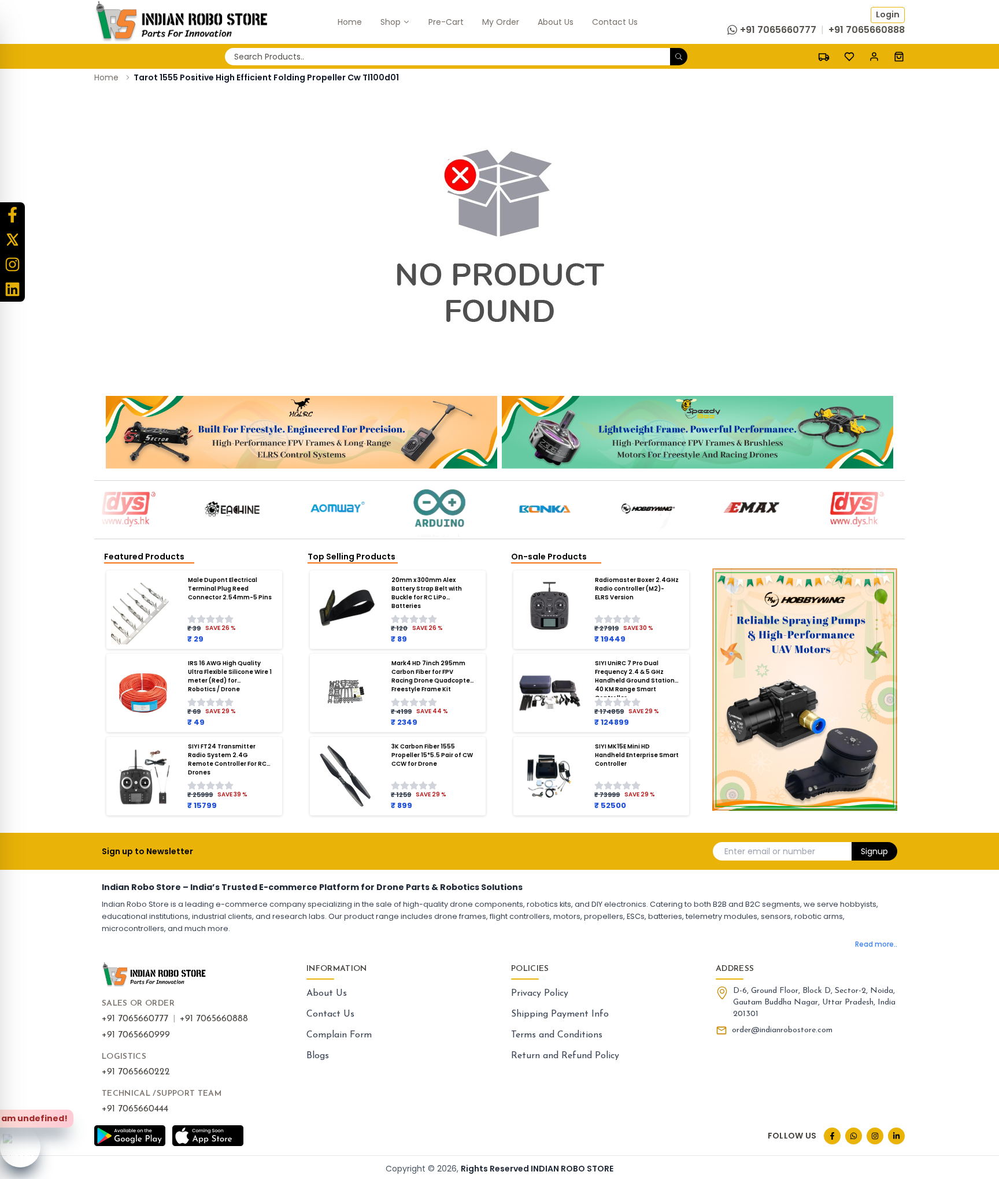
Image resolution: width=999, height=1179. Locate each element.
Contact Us (330, 1014)
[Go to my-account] (874, 56)
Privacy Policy (539, 993)
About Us (326, 993)
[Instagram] (12, 264)
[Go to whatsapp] (853, 1136)
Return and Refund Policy (565, 1056)
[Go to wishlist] (849, 56)
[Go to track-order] (824, 56)
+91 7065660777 (135, 1019)
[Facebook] (12, 214)
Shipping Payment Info (560, 1014)
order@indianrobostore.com (782, 1030)
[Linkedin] (12, 289)
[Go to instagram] (875, 1136)
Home (106, 77)
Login (888, 14)
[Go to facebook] (832, 1136)
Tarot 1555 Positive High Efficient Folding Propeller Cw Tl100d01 (266, 77)
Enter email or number (769, 851)
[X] (12, 239)
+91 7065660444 (135, 1109)
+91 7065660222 (136, 1072)
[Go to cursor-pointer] (899, 56)
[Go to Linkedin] (896, 1136)
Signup (874, 851)
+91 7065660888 (214, 1019)
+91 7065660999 (136, 1035)
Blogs (317, 1056)
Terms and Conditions (556, 1035)
